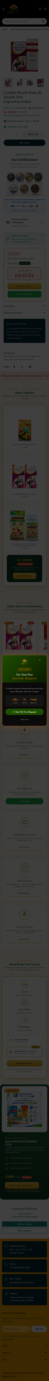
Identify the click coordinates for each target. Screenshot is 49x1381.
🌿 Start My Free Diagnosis (24, 711)
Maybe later (24, 719)
